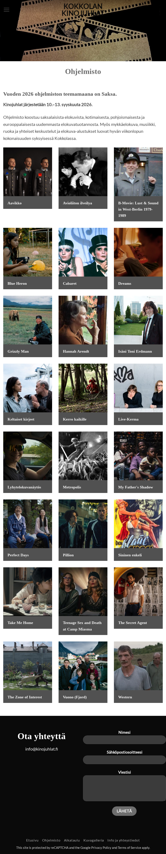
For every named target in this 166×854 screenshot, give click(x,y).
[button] (6, 9)
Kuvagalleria (93, 840)
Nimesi (124, 732)
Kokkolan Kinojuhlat (83, 10)
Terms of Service (129, 847)
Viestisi (124, 772)
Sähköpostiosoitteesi (124, 752)
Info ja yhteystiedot (123, 840)
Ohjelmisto (51, 840)
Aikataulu (72, 840)
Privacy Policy (101, 847)
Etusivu (32, 840)
